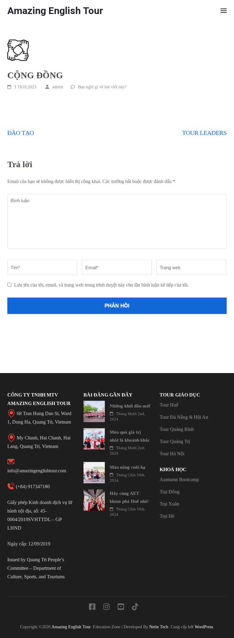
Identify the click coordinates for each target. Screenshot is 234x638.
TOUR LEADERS (204, 132)
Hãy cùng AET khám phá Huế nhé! (129, 497)
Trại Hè (167, 516)
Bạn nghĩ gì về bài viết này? (102, 87)
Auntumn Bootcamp (179, 479)
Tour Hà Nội (172, 453)
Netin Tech (158, 626)
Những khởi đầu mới (130, 406)
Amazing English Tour (55, 10)
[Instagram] (106, 607)
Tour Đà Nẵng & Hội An (184, 417)
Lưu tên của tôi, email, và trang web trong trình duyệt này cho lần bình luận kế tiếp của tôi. (101, 284)
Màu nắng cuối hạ (127, 467)
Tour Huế (169, 404)
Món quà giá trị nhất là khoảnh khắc (130, 436)
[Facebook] (92, 607)
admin (57, 87)
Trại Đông (169, 491)
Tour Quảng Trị (175, 441)
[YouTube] (121, 607)
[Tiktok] (135, 607)
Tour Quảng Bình (177, 429)
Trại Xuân (169, 503)
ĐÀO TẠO (20, 132)
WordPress (204, 626)
